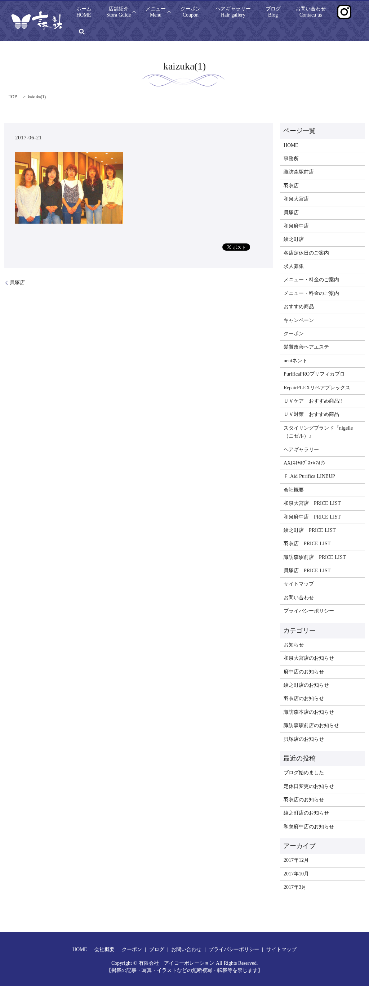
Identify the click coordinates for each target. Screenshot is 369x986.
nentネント (295, 360)
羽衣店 (291, 185)
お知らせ (294, 644)
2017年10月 (296, 874)
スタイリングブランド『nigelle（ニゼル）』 (318, 432)
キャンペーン (299, 320)
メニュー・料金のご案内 (311, 279)
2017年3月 (295, 887)
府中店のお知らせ (304, 671)
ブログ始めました (304, 772)
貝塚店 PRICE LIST (307, 570)
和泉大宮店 (296, 199)
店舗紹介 (118, 12)
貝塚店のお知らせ (304, 739)
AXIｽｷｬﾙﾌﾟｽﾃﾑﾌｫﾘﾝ (304, 463)
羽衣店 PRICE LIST (307, 543)
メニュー (156, 12)
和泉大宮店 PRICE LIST (312, 503)
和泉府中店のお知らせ (309, 826)
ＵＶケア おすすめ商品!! (313, 401)
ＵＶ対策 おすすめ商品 (311, 414)
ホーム (84, 12)
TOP (13, 96)
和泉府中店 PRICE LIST (312, 517)
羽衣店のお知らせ (304, 698)
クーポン (191, 12)
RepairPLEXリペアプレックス (317, 387)
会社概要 (294, 490)
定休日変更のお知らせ (309, 786)
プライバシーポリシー (309, 611)
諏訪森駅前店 (299, 172)
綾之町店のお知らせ (306, 685)
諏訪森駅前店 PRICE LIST (315, 557)
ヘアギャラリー (233, 12)
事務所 (291, 158)
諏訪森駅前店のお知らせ (311, 725)
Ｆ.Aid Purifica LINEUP (309, 476)
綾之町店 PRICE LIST (310, 530)
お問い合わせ (310, 12)
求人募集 (294, 266)
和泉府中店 (296, 226)
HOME (291, 145)
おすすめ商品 (299, 306)
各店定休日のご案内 (306, 253)
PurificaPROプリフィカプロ (314, 374)
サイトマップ (299, 584)
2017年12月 (296, 860)
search (81, 31)
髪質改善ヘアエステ (306, 347)
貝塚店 (17, 282)
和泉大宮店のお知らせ (309, 658)
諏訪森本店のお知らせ (309, 712)
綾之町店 (294, 239)
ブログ (273, 12)
